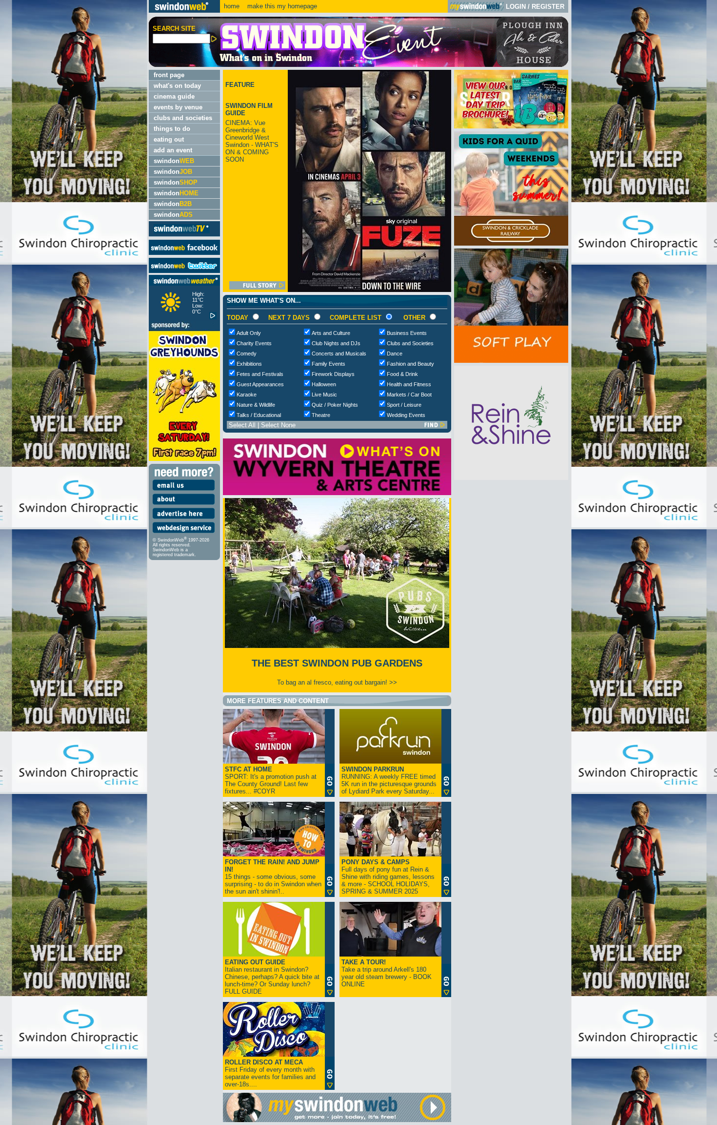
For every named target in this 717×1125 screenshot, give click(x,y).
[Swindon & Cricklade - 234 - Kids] (511, 243)
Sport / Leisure (404, 405)
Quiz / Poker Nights (335, 405)
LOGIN (516, 6)
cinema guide (174, 96)
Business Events (407, 333)
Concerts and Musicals (339, 353)
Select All (242, 425)
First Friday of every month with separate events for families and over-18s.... (270, 1073)
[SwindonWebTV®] (182, 232)
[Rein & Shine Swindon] (511, 477)
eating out (169, 139)
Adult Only (249, 333)
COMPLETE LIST (355, 317)
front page (169, 75)
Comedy (247, 353)
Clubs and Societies (410, 343)
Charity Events (254, 343)
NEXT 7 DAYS (289, 317)
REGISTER (548, 6)
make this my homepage (281, 6)
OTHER (414, 317)
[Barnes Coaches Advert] (511, 126)
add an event (173, 150)
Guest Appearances (260, 384)
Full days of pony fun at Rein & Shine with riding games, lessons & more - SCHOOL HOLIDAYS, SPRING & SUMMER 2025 (388, 876)
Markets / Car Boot (409, 394)
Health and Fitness (409, 384)
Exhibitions (249, 364)
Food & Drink (402, 374)
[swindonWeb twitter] (184, 270)
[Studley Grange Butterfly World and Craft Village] (511, 360)
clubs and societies (183, 118)
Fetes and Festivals (260, 374)
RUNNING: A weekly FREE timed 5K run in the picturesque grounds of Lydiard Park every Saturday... (389, 780)
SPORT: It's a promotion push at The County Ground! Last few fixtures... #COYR (271, 780)
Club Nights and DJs (336, 343)
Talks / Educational (259, 415)
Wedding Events (406, 415)
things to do (172, 128)
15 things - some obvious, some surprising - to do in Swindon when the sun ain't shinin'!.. (273, 876)
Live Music (324, 394)
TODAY (237, 317)
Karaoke (247, 394)
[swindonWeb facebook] (184, 252)
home (231, 6)
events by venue (178, 107)
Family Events (328, 364)
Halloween (324, 384)
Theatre (321, 415)
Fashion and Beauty (410, 364)
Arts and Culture (331, 333)
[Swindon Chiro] (73, 562)
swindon (174, 161)
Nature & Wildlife (256, 405)
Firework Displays (333, 374)
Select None (278, 425)
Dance (394, 353)
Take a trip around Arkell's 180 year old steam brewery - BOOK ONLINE (386, 973)
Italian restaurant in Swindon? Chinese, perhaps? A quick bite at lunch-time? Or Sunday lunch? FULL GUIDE (272, 976)
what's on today (177, 85)
